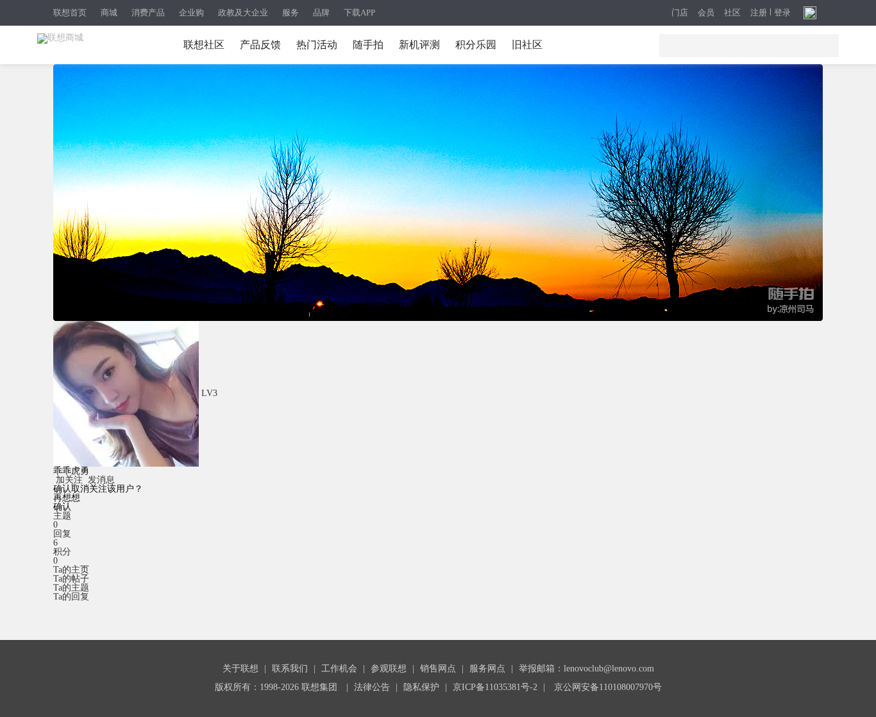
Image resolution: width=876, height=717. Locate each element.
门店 (679, 13)
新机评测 (419, 44)
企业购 (191, 12)
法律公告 (372, 687)
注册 (758, 12)
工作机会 (339, 668)
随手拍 (368, 44)
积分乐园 (475, 44)
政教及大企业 (243, 12)
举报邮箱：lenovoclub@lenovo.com (586, 668)
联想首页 (70, 12)
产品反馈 (260, 44)
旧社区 (527, 44)
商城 (109, 12)
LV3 (209, 393)
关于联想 (240, 668)
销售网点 (438, 668)
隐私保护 (421, 687)
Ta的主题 (71, 587)
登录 (782, 12)
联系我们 (290, 668)
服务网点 (487, 668)
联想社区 (203, 44)
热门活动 (316, 44)
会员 (706, 13)
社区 (732, 13)
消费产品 (148, 12)
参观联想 (389, 668)
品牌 (321, 12)
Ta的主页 (71, 569)
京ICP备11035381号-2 (495, 687)
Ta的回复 (71, 596)
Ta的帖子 (71, 578)
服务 (290, 12)
